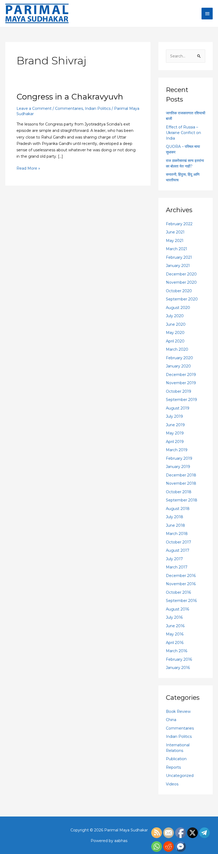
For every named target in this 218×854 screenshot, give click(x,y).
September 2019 (181, 399)
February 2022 (179, 223)
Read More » (28, 168)
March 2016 (176, 650)
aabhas (120, 840)
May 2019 (175, 433)
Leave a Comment (34, 108)
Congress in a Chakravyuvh (69, 97)
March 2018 (177, 533)
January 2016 (178, 667)
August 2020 (178, 307)
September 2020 (182, 299)
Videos (172, 784)
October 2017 (178, 542)
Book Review (178, 711)
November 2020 (181, 282)
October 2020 (179, 290)
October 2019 (178, 391)
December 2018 (181, 475)
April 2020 (175, 341)
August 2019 (177, 408)
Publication (176, 758)
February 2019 (179, 458)
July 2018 (174, 516)
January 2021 (178, 265)
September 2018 (181, 500)
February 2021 (179, 257)
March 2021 (176, 248)
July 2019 (174, 416)
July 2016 (174, 617)
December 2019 (181, 374)
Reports (173, 767)
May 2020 (175, 332)
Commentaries (69, 108)
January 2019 (178, 466)
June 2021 (175, 232)
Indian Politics (98, 108)
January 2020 (178, 366)
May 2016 (174, 634)
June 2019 (175, 424)
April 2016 (174, 642)
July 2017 (174, 558)
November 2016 (181, 583)
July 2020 (175, 315)
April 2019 (175, 441)
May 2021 (174, 240)
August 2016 (177, 609)
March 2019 (176, 449)
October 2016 (178, 592)
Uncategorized (180, 775)
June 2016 (175, 625)
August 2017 (177, 550)
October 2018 (178, 491)
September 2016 (181, 600)
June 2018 (175, 525)
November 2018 (181, 483)
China (171, 719)
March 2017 (176, 567)
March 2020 (177, 349)
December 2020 (181, 274)
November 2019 (181, 382)
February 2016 (179, 659)
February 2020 (179, 357)
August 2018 (178, 508)
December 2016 (181, 575)
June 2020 (176, 324)
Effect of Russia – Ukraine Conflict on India (183, 133)
